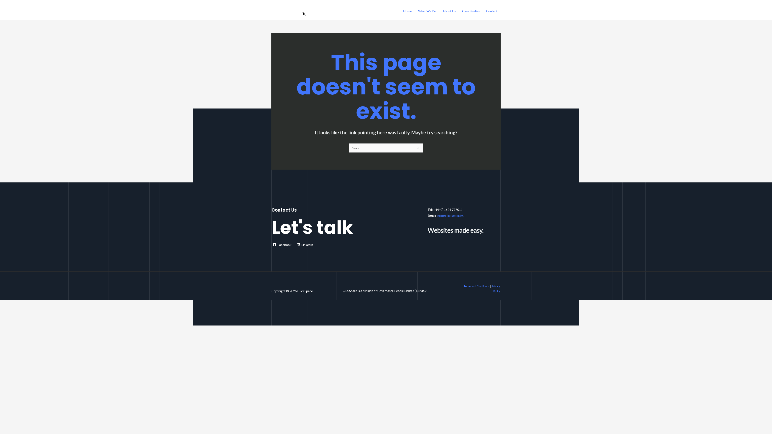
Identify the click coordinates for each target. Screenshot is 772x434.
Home (407, 11)
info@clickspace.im (450, 215)
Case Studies (471, 11)
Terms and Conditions (477, 286)
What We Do (427, 11)
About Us (449, 11)
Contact (491, 11)
